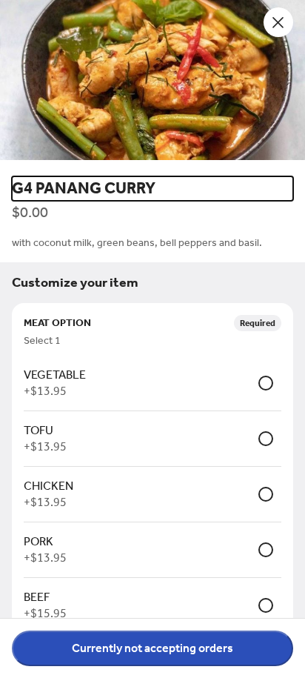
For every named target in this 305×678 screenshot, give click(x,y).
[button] (152, 82)
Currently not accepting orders (152, 648)
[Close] (278, 22)
